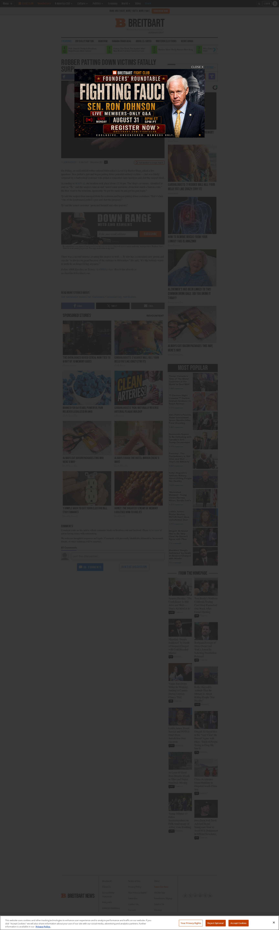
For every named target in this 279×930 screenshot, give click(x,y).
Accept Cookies (238, 922)
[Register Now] (139, 101)
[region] (139, 923)
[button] (139, 465)
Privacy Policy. (43, 926)
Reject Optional (215, 922)
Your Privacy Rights (191, 922)
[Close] (273, 922)
